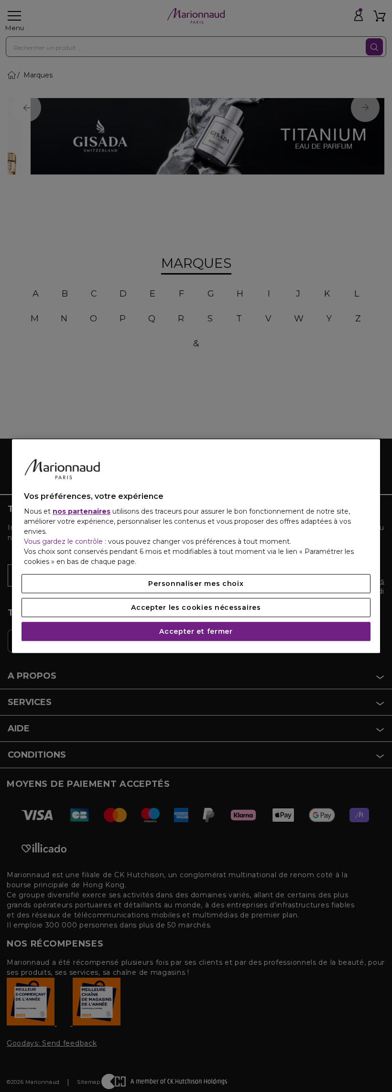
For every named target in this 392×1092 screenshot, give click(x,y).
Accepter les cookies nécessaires (196, 607)
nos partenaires (81, 511)
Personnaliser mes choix (195, 583)
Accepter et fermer (196, 631)
